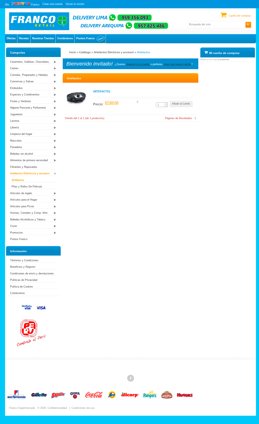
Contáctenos (65, 38)
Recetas (24, 38)
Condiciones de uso (82, 407)
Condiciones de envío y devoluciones (32, 273)
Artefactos (143, 52)
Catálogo (85, 52)
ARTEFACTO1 (101, 91)
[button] (248, 24)
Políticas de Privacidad (23, 279)
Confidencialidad (57, 407)
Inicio (72, 52)
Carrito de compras (240, 15)
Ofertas (11, 38)
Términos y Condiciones (24, 260)
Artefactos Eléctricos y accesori (114, 52)
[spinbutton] (160, 104)
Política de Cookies (21, 286)
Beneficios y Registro (22, 266)
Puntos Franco (85, 38)
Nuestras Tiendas (43, 38)
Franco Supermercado (22, 407)
